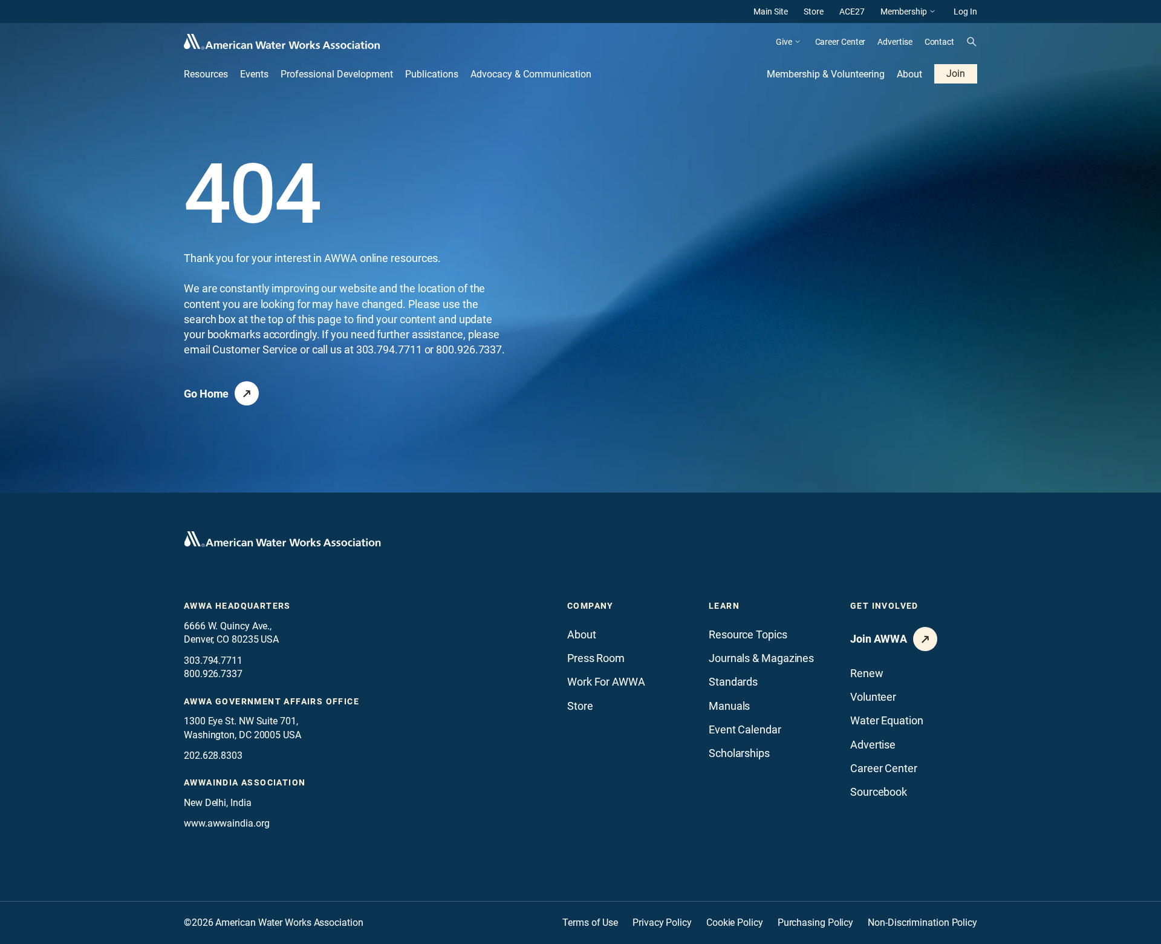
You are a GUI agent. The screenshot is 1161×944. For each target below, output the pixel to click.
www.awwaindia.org (226, 823)
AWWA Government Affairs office (271, 701)
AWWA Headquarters (237, 606)
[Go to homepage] (282, 539)
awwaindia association (244, 782)
